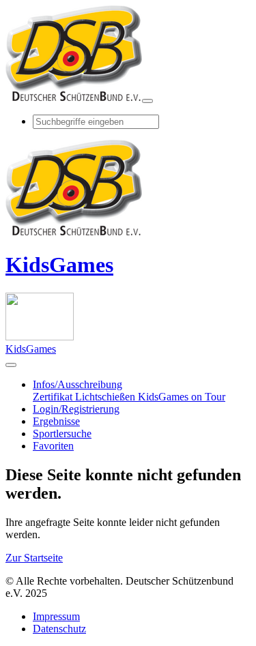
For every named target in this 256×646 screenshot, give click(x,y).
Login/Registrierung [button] (76, 409)
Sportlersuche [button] (62, 433)
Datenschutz (59, 628)
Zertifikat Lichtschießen (85, 396)
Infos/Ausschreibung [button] (77, 384)
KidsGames (59, 264)
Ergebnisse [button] (56, 421)
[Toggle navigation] (147, 101)
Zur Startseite (34, 557)
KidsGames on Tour (181, 396)
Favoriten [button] (53, 446)
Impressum (56, 616)
